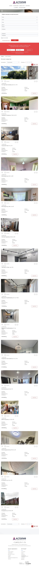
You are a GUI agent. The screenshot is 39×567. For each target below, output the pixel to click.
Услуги (10, 5)
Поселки (9, 555)
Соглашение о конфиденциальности (24, 556)
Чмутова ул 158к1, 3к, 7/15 (7, 267)
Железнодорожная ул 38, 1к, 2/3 (9, 449)
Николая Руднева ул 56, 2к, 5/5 (8, 236)
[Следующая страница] (31, 62)
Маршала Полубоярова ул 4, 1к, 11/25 (10, 297)
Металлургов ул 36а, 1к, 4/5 (8, 206)
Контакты (28, 5)
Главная (2, 56)
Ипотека (9, 558)
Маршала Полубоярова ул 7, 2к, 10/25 (9, 329)
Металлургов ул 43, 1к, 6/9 (7, 176)
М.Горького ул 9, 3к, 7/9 (7, 480)
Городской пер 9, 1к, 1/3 (7, 145)
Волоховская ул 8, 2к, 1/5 (7, 389)
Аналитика (23, 554)
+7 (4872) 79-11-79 (19, 542)
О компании (15, 5)
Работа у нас (22, 5)
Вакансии (22, 559)
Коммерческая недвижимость (13, 557)
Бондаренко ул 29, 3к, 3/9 (7, 510)
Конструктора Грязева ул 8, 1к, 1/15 (9, 84)
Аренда (9, 556)
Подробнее (34, 93)
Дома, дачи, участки (11, 554)
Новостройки (10, 552)
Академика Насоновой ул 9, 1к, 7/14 (9, 358)
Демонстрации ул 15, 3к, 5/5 (8, 419)
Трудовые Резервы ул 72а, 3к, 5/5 (9, 115)
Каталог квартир (10, 551)
